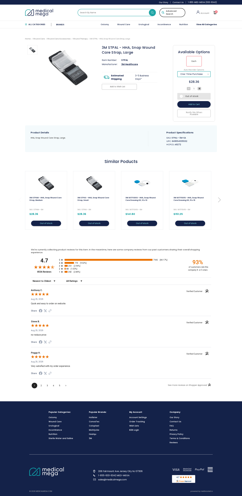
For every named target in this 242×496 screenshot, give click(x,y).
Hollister (93, 417)
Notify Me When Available (194, 113)
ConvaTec (94, 421)
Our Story (163, 2)
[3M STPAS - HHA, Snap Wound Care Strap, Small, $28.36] (94, 183)
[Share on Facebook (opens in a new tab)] (40, 311)
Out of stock (46, 223)
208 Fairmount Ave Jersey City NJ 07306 (120, 471)
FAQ (172, 425)
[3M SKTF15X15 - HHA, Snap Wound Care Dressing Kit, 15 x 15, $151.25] (190, 183)
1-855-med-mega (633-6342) (202, 2)
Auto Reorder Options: (194, 70)
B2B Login (134, 430)
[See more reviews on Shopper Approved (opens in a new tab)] (50, 311)
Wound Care (123, 24)
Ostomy (105, 24)
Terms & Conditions (180, 438)
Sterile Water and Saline (61, 438)
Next (219, 199)
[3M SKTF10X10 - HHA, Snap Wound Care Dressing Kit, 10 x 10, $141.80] (142, 183)
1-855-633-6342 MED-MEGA (114, 475)
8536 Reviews (47, 271)
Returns (173, 430)
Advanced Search (171, 12)
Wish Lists (134, 425)
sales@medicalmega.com (112, 479)
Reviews (174, 442)
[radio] (121, 260)
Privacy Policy (176, 434)
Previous (20, 199)
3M (90, 438)
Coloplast (94, 425)
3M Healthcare (129, 64)
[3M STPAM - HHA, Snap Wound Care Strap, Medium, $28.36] (46, 183)
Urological (144, 24)
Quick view (46, 200)
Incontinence (164, 24)
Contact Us (178, 2)
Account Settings (138, 417)
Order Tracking (137, 421)
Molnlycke (94, 430)
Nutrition (183, 24)
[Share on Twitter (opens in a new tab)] (45, 310)
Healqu (92, 434)
